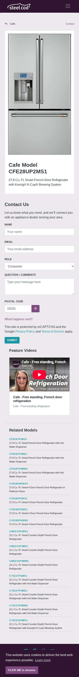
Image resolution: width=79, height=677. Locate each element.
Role (8, 259)
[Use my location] (35, 308)
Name (8, 224)
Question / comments (20, 274)
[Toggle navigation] (68, 6)
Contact (70, 23)
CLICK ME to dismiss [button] (21, 670)
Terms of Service (52, 331)
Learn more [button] (43, 660)
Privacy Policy (25, 331)
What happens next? (19, 319)
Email (9, 241)
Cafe (12, 23)
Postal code (14, 301)
